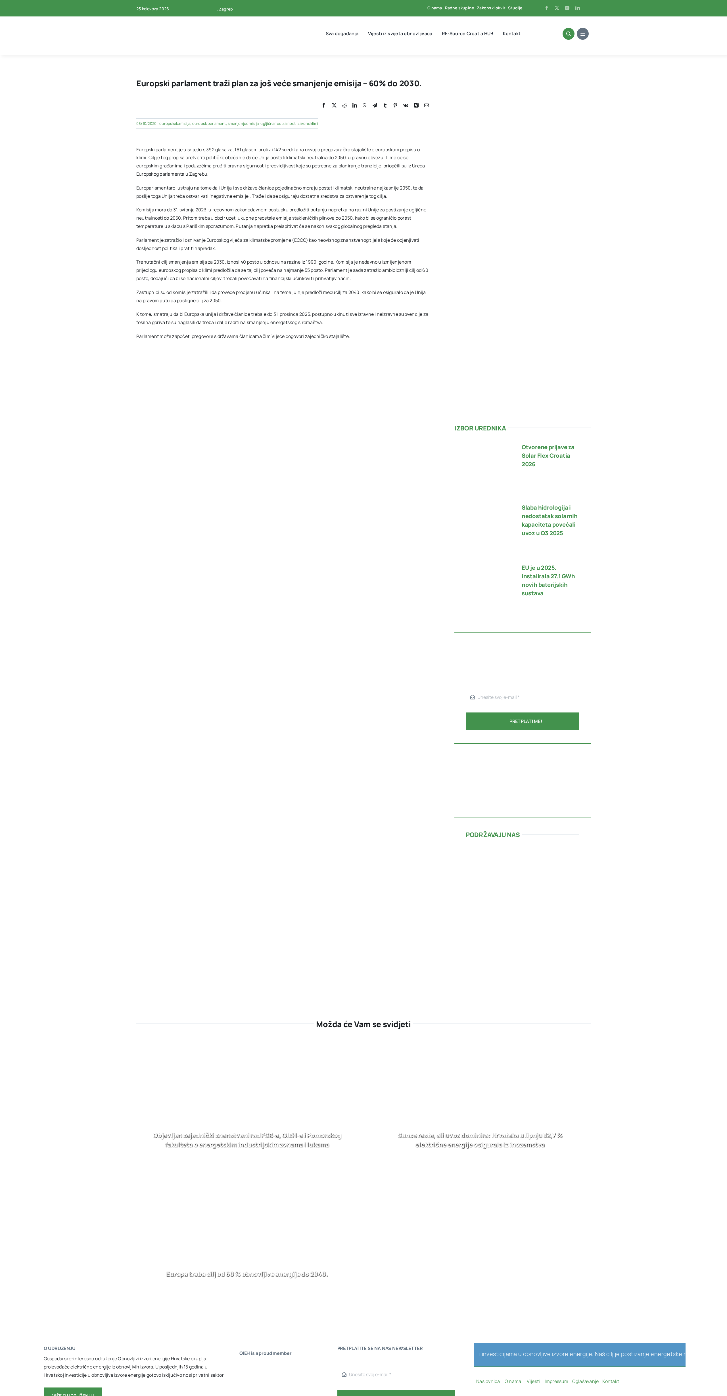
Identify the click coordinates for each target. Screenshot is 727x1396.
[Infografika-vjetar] (522, 752)
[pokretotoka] (522, 876)
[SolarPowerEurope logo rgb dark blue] (256, 1389)
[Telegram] (375, 105)
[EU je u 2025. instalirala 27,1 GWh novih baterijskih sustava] (483, 565)
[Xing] (416, 105)
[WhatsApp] (364, 105)
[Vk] (405, 105)
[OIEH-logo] (157, 19)
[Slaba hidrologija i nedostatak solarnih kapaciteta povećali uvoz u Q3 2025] (483, 504)
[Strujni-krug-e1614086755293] (508, 849)
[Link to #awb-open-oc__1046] (569, 34)
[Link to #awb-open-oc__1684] (583, 34)
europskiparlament (209, 123)
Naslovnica (488, 1381)
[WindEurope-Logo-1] (256, 1366)
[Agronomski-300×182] (508, 912)
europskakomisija (174, 123)
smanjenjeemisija (243, 123)
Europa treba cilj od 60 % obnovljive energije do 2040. (247, 1274)
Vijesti (534, 1381)
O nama (513, 1381)
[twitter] (557, 8)
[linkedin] (577, 8)
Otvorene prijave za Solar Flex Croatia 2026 (548, 455)
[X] (334, 105)
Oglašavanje (585, 1381)
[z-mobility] (508, 964)
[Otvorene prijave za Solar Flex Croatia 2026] (483, 444)
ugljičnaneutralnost (278, 123)
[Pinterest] (395, 105)
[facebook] (546, 8)
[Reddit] (344, 105)
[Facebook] (324, 105)
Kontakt (611, 1381)
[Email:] (426, 105)
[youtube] (567, 8)
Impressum (557, 1381)
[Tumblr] (385, 105)
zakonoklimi (308, 123)
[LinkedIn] (355, 105)
